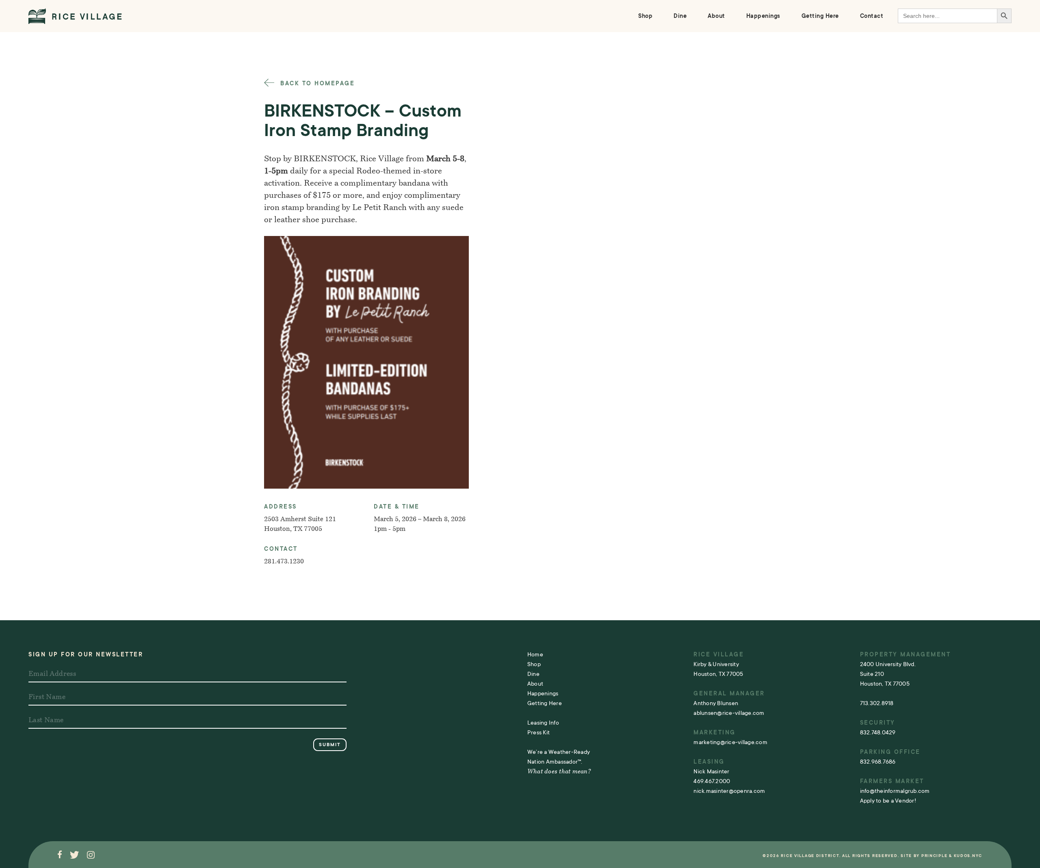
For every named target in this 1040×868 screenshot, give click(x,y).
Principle (934, 855)
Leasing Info (543, 722)
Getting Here (820, 16)
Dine (680, 16)
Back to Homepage (316, 83)
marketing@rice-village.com (730, 742)
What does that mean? (559, 772)
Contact (872, 16)
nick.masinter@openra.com (729, 791)
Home (535, 654)
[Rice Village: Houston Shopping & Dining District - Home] (75, 16)
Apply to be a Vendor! (888, 800)
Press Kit (538, 732)
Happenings (763, 16)
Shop (645, 16)
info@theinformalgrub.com (895, 791)
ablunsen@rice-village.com (728, 713)
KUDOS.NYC (968, 855)
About (716, 16)
